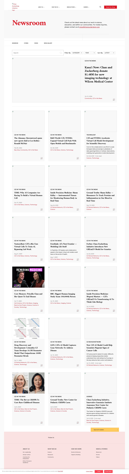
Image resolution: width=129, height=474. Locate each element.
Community (88, 98)
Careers (86, 7)
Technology (69, 150)
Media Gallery (48, 43)
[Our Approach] (16, 7)
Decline (98, 471)
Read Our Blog (110, 7)
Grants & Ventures (76, 452)
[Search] (100, 7)
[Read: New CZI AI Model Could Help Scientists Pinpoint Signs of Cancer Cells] (101, 343)
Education (50, 454)
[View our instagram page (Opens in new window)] (61, 437)
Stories (26, 43)
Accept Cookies (108, 471)
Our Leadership (27, 452)
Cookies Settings (89, 471)
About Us (40, 7)
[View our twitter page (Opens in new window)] (75, 437)
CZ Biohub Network (56, 207)
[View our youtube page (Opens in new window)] (79, 437)
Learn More (60, 471)
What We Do (55, 7)
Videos (36, 43)
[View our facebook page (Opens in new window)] (57, 437)
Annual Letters (27, 454)
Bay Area (17, 150)
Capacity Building (75, 454)
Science (63, 150)
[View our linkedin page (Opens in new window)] (70, 437)
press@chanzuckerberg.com (89, 27)
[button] (77, 52)
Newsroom (15, 43)
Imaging (35, 303)
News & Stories (71, 7)
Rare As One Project (20, 305)
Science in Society (25, 411)
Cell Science (18, 303)
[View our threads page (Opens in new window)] (66, 437)
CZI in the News (97, 98)
